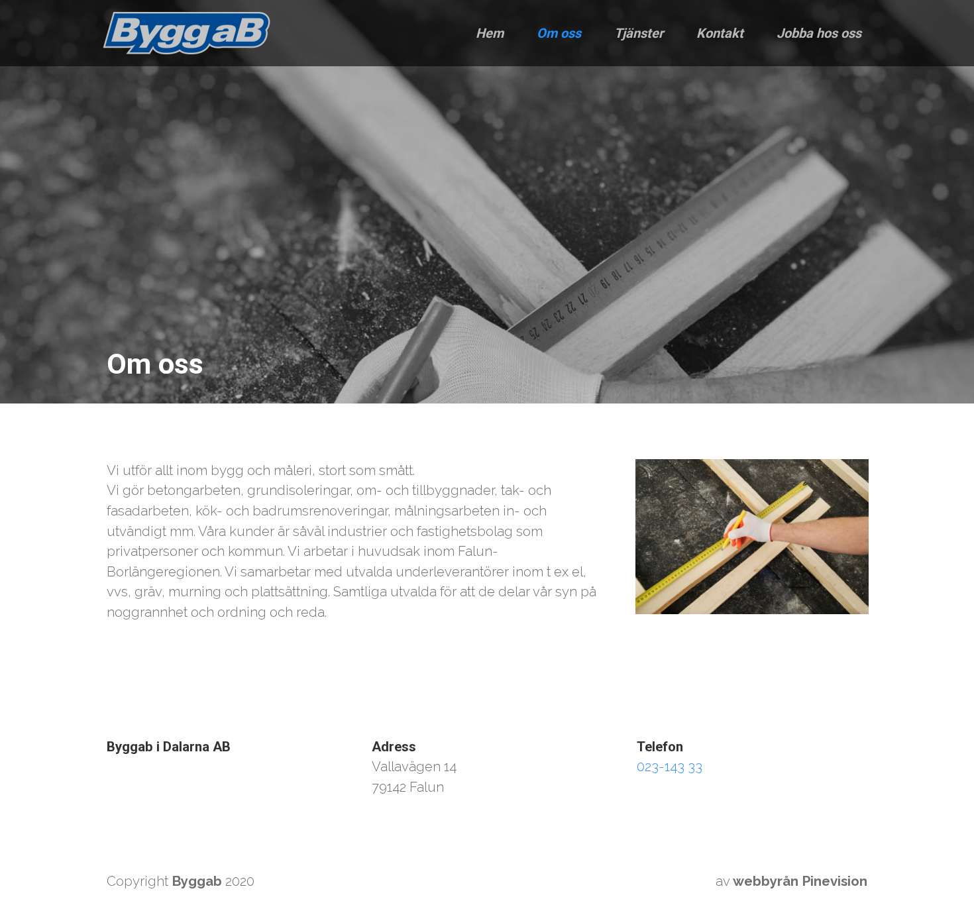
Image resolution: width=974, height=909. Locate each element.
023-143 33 (669, 767)
